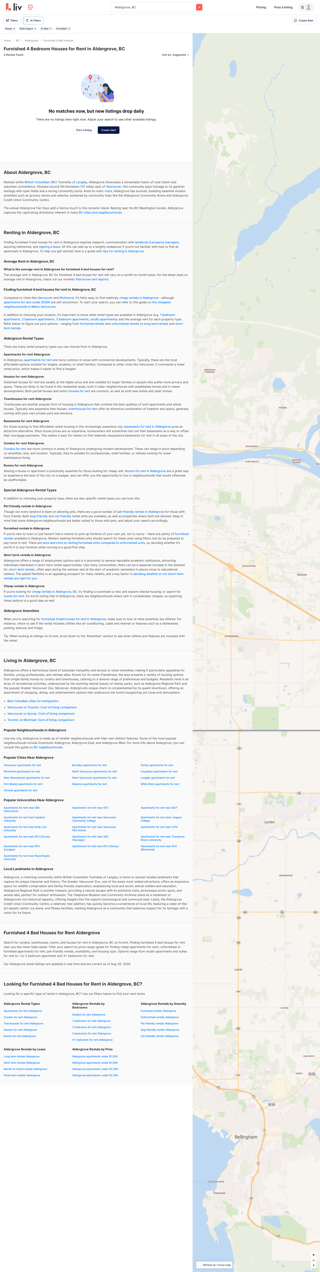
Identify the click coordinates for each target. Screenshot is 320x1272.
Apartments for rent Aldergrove (23, 1049)
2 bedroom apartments (38, 358)
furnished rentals (92, 362)
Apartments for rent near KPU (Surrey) (95, 885)
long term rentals (156, 362)
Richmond (67, 336)
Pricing (261, 7)
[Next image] (58, 80)
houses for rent (79, 430)
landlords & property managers (157, 281)
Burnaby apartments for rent (89, 804)
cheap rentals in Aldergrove (138, 336)
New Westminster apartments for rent (27, 816)
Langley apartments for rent (158, 816)
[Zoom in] (313, 1255)
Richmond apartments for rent (22, 810)
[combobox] (115, 7)
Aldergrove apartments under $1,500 (95, 1101)
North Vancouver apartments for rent (94, 810)
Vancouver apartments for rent (22, 804)
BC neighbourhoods (48, 786)
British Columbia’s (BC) (41, 221)
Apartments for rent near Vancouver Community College (94, 858)
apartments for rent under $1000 (27, 341)
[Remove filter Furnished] (69, 29)
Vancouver (113, 225)
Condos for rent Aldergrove (20, 1056)
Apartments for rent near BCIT (159, 846)
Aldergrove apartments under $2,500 (95, 1114)
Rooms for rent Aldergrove (20, 1074)
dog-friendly (39, 555)
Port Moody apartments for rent (23, 822)
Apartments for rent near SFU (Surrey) (27, 875)
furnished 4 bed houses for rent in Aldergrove (73, 658)
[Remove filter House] (14, 29)
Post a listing (283, 7)
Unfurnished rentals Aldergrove (160, 1056)
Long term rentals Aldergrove (21, 1095)
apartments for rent (38, 399)
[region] (256, 652)
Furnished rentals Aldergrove (158, 1049)
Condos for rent (15, 487)
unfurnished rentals (125, 362)
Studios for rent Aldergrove (88, 1053)
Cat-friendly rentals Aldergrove (160, 1074)
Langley (81, 221)
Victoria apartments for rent (20, 829)
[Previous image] (9, 80)
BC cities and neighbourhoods (100, 251)
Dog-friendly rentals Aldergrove (160, 1068)
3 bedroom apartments (72, 358)
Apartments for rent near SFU (90, 846)
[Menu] (306, 7)
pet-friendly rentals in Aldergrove (140, 550)
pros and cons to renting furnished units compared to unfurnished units (94, 581)
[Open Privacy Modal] (30, 7)
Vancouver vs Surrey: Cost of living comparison (41, 752)
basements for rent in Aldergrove (147, 465)
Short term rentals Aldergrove (22, 1101)
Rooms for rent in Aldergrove (145, 510)
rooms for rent (14, 635)
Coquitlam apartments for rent (159, 810)
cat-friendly (63, 555)
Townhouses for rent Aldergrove (23, 1062)
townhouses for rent (82, 447)
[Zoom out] (313, 1260)
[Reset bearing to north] (313, 1265)
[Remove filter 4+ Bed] (51, 29)
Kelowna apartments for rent (89, 822)
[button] (29, 96)
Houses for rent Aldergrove (20, 1068)
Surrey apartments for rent (157, 804)
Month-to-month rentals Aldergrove (25, 1107)
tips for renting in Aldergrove (123, 290)
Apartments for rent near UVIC (159, 865)
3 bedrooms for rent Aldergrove (91, 1072)
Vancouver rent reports (92, 318)
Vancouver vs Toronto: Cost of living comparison (42, 746)
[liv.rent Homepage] (14, 7)
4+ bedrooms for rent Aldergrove (92, 1078)
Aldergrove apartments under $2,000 (95, 1107)
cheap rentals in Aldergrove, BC (54, 630)
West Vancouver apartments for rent (94, 816)
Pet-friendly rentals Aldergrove (159, 1062)
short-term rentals (22, 608)
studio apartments (103, 358)
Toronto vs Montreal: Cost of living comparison (40, 759)
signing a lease (49, 285)
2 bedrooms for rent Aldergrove (91, 1066)
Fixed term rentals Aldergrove (22, 1114)
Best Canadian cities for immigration (33, 740)
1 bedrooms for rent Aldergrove (91, 1059)
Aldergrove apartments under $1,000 (95, 1095)
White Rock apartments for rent (160, 822)
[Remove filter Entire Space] (35, 29)
